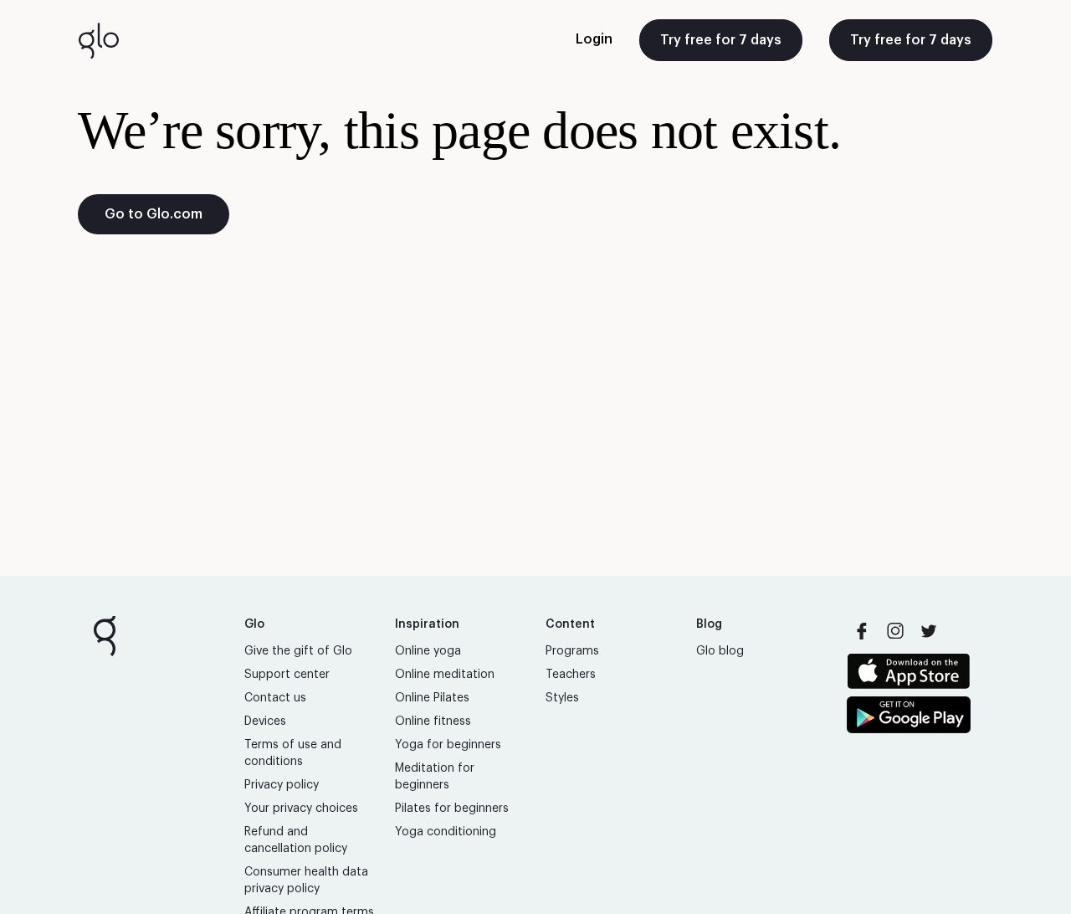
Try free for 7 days (720, 40)
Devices (265, 721)
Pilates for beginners (452, 808)
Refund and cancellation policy (295, 840)
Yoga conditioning (445, 832)
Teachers (571, 674)
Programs (572, 651)
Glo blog (720, 651)
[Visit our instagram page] (895, 631)
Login (594, 39)
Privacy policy (281, 785)
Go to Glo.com (153, 214)
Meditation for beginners (434, 777)
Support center (287, 674)
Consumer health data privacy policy (306, 880)
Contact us (275, 698)
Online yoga (428, 651)
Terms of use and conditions (292, 753)
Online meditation (445, 674)
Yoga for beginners (448, 745)
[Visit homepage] (99, 40)
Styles (562, 698)
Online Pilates (432, 698)
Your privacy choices (301, 808)
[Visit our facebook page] (862, 631)
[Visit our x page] (929, 631)
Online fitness (433, 721)
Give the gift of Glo (298, 651)
